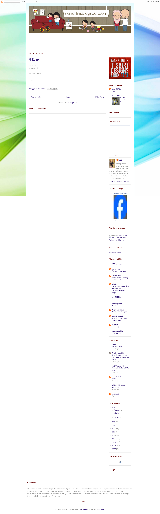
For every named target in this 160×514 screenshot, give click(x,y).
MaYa (114, 345)
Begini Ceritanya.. (118, 310)
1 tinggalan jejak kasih (37, 89)
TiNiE (120, 160)
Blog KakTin (116, 89)
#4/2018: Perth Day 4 (119, 271)
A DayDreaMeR (117, 316)
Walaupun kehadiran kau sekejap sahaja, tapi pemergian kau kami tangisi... (120, 289)
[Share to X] (52, 89)
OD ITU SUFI (116, 377)
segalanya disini (117, 331)
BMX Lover (116, 96)
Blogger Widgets (122, 235)
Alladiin (114, 284)
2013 (114, 428)
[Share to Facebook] (54, 89)
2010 (114, 439)
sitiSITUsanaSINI (118, 366)
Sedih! (114, 91)
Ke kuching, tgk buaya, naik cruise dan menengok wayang (120, 357)
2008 (114, 445)
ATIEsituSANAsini (118, 385)
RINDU (114, 379)
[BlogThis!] (50, 89)
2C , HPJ (114, 305)
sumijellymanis (117, 303)
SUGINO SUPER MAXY (123, 100)
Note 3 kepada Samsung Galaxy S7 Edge (120, 279)
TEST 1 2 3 (115, 327)
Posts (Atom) (72, 103)
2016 (114, 407)
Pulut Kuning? (116, 333)
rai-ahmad (115, 394)
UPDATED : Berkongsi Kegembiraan (119, 319)
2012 (114, 432)
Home (68, 97)
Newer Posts (36, 97)
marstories (116, 269)
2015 (114, 422)
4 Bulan (34, 59)
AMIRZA (115, 325)
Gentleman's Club (118, 353)
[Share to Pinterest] (57, 89)
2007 (114, 449)
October (117, 410)
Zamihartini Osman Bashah (120, 193)
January (117, 417)
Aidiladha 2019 (117, 265)
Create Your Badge (120, 221)
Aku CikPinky (116, 297)
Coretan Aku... (117, 276)
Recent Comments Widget (115, 252)
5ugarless (84, 509)
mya (113, 263)
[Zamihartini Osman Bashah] (120, 218)
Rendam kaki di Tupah (119, 312)
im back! (114, 299)
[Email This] (48, 89)
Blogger (101, 509)
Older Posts (99, 97)
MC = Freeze (116, 387)
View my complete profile (119, 181)
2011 (113, 435)
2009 (114, 442)
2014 (114, 425)
